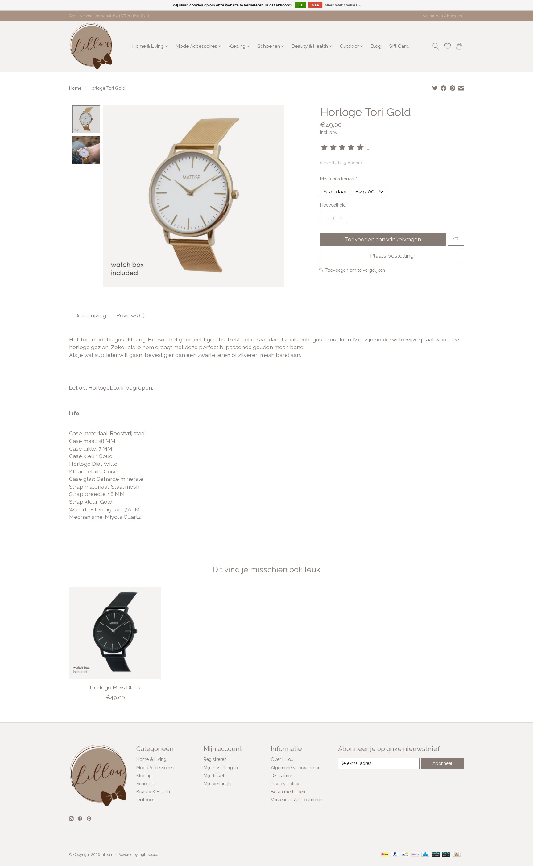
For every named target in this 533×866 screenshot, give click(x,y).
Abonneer (442, 763)
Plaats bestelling (392, 255)
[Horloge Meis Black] (115, 633)
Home (75, 88)
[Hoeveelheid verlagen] (327, 218)
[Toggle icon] (435, 46)
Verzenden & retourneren (296, 799)
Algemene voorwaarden (295, 767)
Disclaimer (281, 775)
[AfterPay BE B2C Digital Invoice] (436, 855)
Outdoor (145, 799)
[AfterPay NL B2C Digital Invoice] (446, 855)
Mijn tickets (215, 775)
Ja (300, 5)
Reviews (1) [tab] (130, 315)
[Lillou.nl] (91, 46)
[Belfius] (415, 855)
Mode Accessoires (155, 767)
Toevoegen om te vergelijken (355, 270)
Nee (315, 5)
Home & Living (151, 759)
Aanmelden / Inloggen (442, 16)
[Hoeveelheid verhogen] (340, 218)
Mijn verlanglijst (219, 783)
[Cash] (457, 855)
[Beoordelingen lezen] (342, 147)
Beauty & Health (153, 791)
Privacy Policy (285, 783)
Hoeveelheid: (333, 205)
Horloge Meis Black (115, 687)
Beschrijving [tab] (90, 315)
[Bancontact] (405, 855)
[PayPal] (395, 855)
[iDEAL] (385, 855)
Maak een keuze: (338, 178)
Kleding (144, 775)
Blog (376, 46)
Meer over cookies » (343, 5)
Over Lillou (282, 759)
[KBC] (425, 855)
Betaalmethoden (288, 791)
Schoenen (146, 783)
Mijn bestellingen (221, 767)
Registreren (215, 759)
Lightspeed (148, 854)
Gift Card (399, 46)
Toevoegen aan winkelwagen (383, 239)
